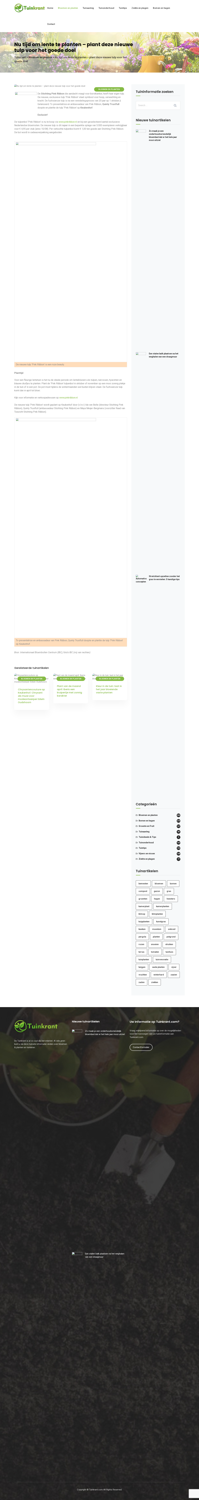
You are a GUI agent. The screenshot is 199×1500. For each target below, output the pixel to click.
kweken (142, 929)
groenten (143, 899)
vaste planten (158, 967)
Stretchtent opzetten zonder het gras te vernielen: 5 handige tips (164, 577)
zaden (142, 982)
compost (143, 891)
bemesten (143, 883)
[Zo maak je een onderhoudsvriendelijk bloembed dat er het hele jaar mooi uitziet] (141, 239)
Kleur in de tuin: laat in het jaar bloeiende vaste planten (109, 689)
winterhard (159, 975)
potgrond (171, 937)
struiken (169, 944)
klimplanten (157, 914)
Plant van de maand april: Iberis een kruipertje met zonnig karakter (69, 690)
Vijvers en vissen (147, 853)
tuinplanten (144, 959)
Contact (51, 24)
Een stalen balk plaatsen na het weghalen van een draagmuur (163, 355)
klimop (142, 914)
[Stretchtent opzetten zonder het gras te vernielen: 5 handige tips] (141, 684)
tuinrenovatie (162, 959)
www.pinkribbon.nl (68, 121)
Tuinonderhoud (106, 8)
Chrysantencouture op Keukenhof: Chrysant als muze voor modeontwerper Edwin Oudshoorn (31, 696)
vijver (174, 967)
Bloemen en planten (68, 8)
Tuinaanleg (88, 8)
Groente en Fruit (146, 826)
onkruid (171, 929)
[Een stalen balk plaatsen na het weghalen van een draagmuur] (141, 461)
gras (169, 891)
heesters (171, 899)
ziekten (154, 982)
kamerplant (144, 906)
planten (156, 937)
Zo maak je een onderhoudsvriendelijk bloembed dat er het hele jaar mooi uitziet (163, 135)
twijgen (142, 967)
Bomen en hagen (161, 8)
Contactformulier (141, 1047)
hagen (157, 899)
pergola (142, 937)
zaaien (174, 975)
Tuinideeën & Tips (147, 837)
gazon (157, 891)
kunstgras (161, 921)
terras (141, 952)
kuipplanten (144, 921)
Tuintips (123, 8)
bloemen (159, 883)
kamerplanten (162, 906)
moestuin (156, 929)
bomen (173, 883)
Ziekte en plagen (140, 8)
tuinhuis (169, 952)
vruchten (143, 975)
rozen (141, 944)
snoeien (155, 944)
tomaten (155, 952)
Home (50, 8)
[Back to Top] (193, 1495)
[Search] (175, 105)
